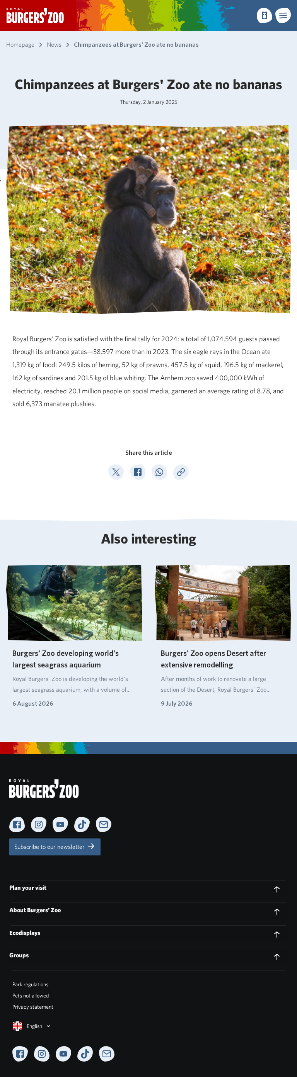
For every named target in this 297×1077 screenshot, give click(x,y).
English (34, 1026)
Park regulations (30, 984)
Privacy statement (32, 1006)
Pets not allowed (30, 995)
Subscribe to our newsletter (50, 847)
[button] (283, 15)
